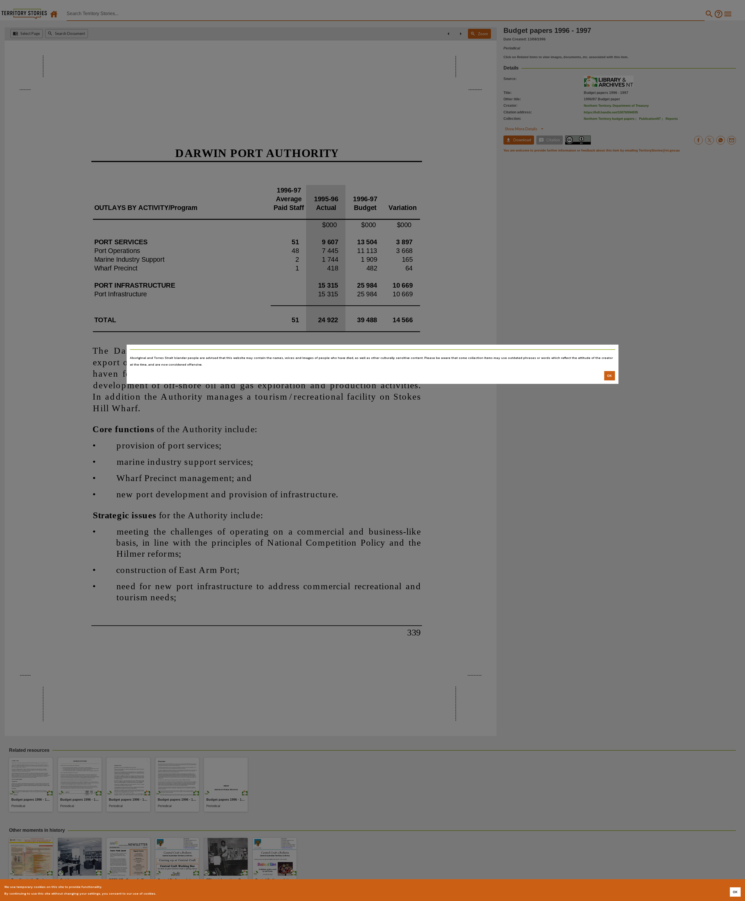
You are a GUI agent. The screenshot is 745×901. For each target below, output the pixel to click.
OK (609, 375)
